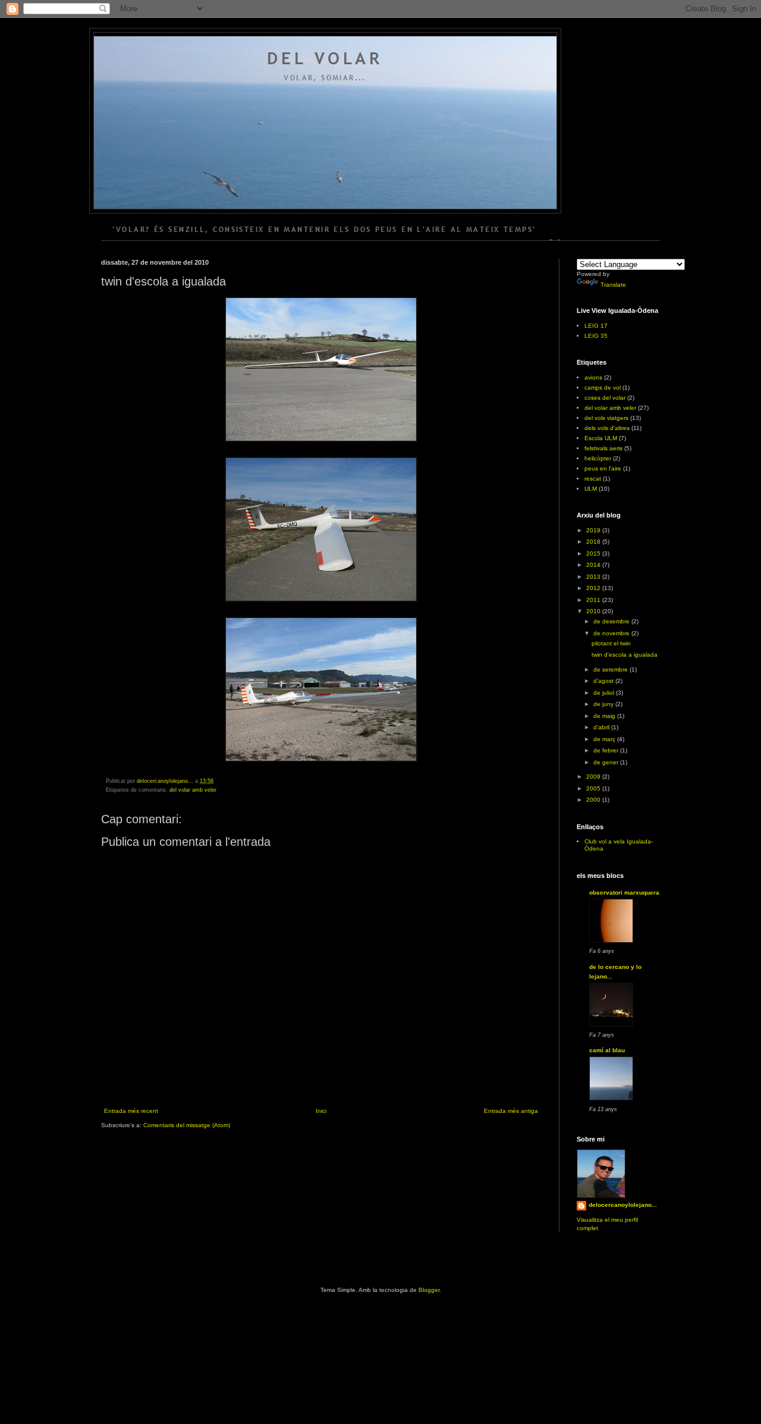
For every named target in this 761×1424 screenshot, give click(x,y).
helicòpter (597, 458)
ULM (590, 488)
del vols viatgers (606, 418)
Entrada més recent (131, 1111)
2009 (594, 776)
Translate (613, 284)
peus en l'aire (602, 468)
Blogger (429, 1290)
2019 (594, 530)
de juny (604, 704)
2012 (594, 588)
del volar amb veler (192, 790)
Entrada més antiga (511, 1111)
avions (593, 377)
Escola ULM (600, 438)
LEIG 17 (596, 325)
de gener (606, 762)
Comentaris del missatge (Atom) (186, 1125)
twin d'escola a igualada (625, 654)
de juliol (604, 692)
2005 (594, 788)
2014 (594, 565)
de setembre (611, 669)
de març (605, 739)
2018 (594, 541)
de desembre (612, 621)
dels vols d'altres (607, 428)
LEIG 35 (596, 336)
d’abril (602, 727)
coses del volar (604, 397)
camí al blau (607, 1050)
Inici (321, 1111)
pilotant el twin (611, 643)
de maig (605, 716)
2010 (594, 611)
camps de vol (602, 387)
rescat (592, 478)
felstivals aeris (603, 448)
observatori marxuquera (624, 892)
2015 (594, 553)
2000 (594, 799)
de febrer (606, 750)
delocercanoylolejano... (623, 1205)
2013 (594, 576)
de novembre (612, 633)
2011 (594, 600)
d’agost (604, 681)
